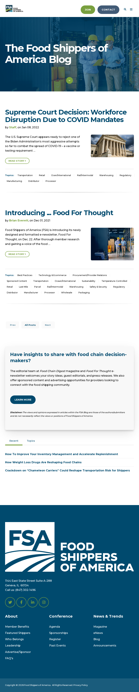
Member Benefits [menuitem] (17, 626)
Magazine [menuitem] (100, 626)
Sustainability (88, 281)
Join (88, 9)
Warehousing (106, 175)
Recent (13, 440)
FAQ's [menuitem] (9, 658)
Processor (51, 181)
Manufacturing (14, 181)
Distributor (33, 181)
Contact (108, 9)
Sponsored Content (17, 281)
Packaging (84, 292)
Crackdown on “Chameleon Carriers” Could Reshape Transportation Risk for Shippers (67, 470)
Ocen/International (61, 175)
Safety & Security (98, 287)
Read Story (16, 160)
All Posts (30, 325)
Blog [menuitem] (96, 639)
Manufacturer (31, 292)
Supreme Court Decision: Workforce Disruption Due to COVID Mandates (65, 116)
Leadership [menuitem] (13, 645)
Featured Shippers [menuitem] (17, 633)
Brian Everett (18, 220)
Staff (12, 127)
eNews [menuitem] (98, 633)
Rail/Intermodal (85, 175)
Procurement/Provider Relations (90, 275)
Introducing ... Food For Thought (59, 213)
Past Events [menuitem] (57, 645)
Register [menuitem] (55, 639)
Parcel (37, 287)
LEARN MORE (23, 399)
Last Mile (23, 287)
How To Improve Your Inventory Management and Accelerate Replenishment (61, 454)
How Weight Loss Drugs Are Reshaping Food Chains (43, 462)
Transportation (25, 175)
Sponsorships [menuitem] (58, 633)
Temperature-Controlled (114, 281)
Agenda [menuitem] (54, 626)
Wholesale (66, 292)
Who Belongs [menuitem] (14, 639)
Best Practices (24, 275)
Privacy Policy (80, 685)
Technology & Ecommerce (52, 275)
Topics (31, 440)
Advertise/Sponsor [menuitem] (18, 652)
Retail (42, 175)
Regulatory (125, 175)
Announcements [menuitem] (104, 645)
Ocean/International (65, 281)
